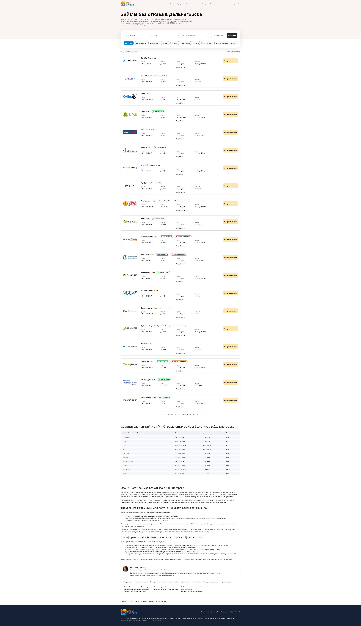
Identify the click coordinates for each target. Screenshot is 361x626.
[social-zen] (239, 612)
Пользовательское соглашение (151, 620)
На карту (175, 43)
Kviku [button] (124, 445)
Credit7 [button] (125, 441)
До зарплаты (154, 43)
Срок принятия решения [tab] (158, 582)
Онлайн (196, 43)
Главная (123, 602)
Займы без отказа (148, 602)
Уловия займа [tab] (174, 582)
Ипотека (189, 4)
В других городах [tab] (226, 582)
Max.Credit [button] (126, 453)
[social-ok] (235, 612)
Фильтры (219, 35)
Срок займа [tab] (196, 582)
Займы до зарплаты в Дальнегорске (136, 589)
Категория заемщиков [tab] (210, 582)
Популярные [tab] (127, 582)
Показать (232, 35)
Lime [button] (124, 449)
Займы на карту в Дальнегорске (164, 587)
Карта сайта (215, 612)
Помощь (228, 4)
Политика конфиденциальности (131, 620)
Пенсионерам (207, 43)
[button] (180, 67)
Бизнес (212, 4)
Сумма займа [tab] (185, 582)
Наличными (186, 43)
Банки (220, 4)
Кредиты (180, 4)
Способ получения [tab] (141, 582)
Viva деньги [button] (126, 469)
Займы (197, 4)
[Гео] (234, 4)
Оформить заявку (230, 61)
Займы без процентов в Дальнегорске (137, 587)
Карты (172, 4)
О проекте (205, 612)
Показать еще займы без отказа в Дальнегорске (180, 414)
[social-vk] (231, 612)
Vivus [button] (124, 473)
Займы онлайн (134, 602)
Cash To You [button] (126, 437)
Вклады (204, 4)
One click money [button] (128, 461)
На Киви (165, 43)
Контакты (224, 612)
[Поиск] (239, 4)
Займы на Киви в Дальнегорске (135, 591)
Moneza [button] (125, 457)
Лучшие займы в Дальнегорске (192, 591)
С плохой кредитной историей (226, 43)
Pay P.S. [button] (125, 465)
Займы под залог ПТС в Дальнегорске (165, 589)
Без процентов (141, 43)
